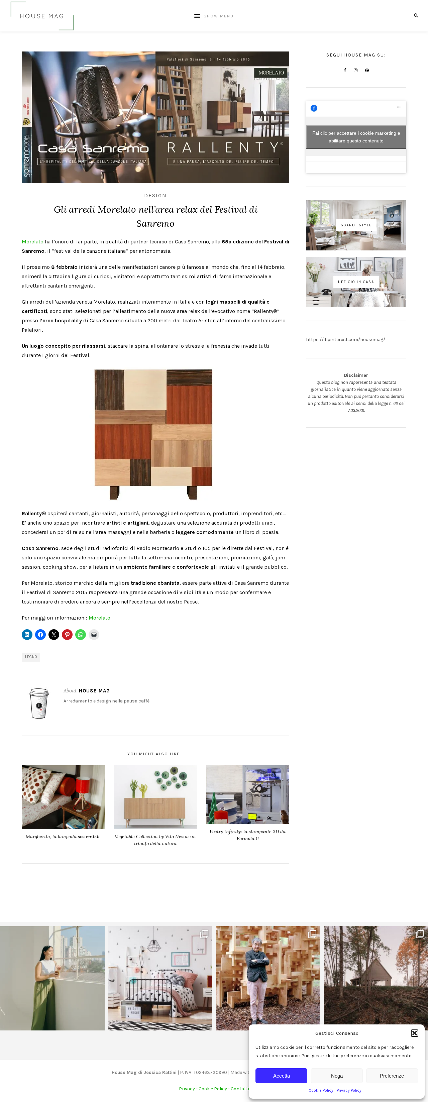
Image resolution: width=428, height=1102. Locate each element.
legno (31, 657)
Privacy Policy (349, 1090)
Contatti (240, 1089)
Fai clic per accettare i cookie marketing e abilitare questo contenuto (356, 136)
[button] (414, 1033)
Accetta (281, 1076)
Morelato (32, 241)
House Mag (94, 691)
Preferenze (392, 1076)
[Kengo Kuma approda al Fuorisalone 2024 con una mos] (268, 978)
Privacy (187, 1089)
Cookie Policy (321, 1090)
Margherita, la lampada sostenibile (63, 837)
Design (155, 195)
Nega (337, 1076)
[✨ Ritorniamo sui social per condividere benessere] (52, 978)
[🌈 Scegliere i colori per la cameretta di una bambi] (160, 978)
